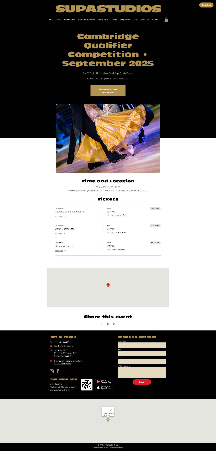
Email (120, 349)
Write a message (124, 366)
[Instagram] (51, 371)
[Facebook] (57, 371)
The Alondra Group (116, 447)
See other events (108, 92)
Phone (120, 358)
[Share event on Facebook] (102, 324)
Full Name (122, 341)
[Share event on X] (108, 324)
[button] (166, 19)
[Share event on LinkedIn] (114, 324)
